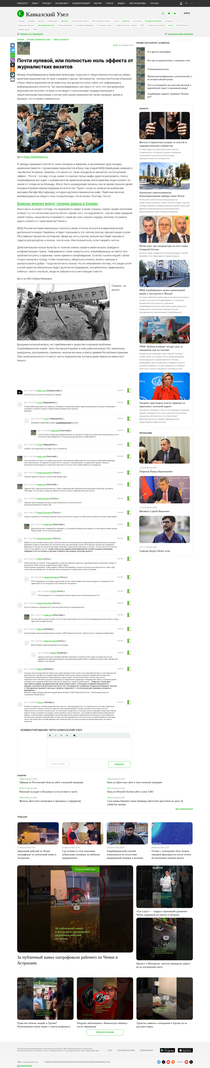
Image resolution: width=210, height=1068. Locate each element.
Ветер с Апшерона (61, 39)
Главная (20, 39)
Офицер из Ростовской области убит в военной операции (51, 782)
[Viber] (12, 60)
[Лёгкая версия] (181, 3)
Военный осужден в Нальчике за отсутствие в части (48, 791)
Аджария (31, 21)
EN (192, 3)
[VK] (12, 45)
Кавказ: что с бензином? (31, 34)
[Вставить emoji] (74, 735)
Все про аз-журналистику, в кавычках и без (168, 60)
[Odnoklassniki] (12, 69)
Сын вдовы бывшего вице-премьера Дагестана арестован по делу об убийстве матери (145, 802)
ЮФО (35, 30)
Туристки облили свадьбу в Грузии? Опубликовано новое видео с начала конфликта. (44, 1024)
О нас (110, 1050)
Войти (187, 13)
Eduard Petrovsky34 (44, 473)
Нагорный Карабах (64, 25)
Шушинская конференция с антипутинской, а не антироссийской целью (169, 78)
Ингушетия (137, 21)
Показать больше (105, 1032)
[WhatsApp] (12, 55)
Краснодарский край (46, 25)
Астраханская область (80, 21)
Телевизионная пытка (158, 69)
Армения (64, 21)
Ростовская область (105, 25)
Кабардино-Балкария (153, 21)
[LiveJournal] (12, 74)
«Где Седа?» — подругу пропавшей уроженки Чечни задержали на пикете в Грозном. (161, 912)
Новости (22, 3)
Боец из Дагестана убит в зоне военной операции (134, 782)
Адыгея (41, 21)
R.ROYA (40, 559)
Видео (121, 3)
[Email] (12, 79)
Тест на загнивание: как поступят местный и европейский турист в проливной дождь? (169, 86)
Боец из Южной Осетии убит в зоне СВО (130, 791)
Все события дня (184, 809)
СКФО (142, 25)
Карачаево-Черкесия (26, 25)
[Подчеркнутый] (61, 735)
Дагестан (126, 21)
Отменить (119, 764)
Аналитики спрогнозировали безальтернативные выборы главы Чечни (161, 194)
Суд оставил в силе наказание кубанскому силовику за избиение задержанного (81, 854)
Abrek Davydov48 (43, 499)
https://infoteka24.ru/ (36, 156)
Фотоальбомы (138, 3)
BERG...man (41, 391)
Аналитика (61, 3)
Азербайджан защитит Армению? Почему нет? (168, 95)
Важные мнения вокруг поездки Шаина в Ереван (57, 204)
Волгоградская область (101, 21)
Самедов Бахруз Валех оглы (154, 550)
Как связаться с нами (126, 1050)
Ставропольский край (156, 25)
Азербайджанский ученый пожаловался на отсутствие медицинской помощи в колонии (125, 854)
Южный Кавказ (24, 30)
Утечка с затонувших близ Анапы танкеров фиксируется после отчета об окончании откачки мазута (171, 854)
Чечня (170, 25)
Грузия (116, 21)
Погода (154, 3)
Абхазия (21, 21)
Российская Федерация (85, 25)
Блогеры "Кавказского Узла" (39, 39)
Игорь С (40, 702)
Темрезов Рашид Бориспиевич (156, 471)
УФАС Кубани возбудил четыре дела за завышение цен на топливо (161, 348)
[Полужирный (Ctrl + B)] (50, 735)
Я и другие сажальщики (159, 51)
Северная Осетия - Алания (126, 25)
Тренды (46, 3)
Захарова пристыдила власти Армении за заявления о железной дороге (162, 404)
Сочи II (39, 403)
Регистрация (58, 764)
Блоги (109, 3)
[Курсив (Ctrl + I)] (55, 735)
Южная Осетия (182, 25)
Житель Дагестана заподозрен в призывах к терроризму (50, 801)
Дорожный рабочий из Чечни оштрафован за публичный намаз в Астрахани (36, 854)
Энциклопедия (80, 3)
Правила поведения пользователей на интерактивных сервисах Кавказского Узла (77, 1062)
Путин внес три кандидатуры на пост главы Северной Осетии (163, 247)
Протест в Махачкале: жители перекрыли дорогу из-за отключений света (163, 965)
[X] (12, 65)
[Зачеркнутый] (67, 735)
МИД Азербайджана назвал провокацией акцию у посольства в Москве (162, 291)
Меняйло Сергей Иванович (154, 511)
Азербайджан (52, 21)
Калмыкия (169, 21)
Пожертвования (146, 1050)
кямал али (55, 431)
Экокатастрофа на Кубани (180, 34)
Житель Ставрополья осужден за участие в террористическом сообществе (163, 143)
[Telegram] (12, 50)
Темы (34, 3)
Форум (97, 3)
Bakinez (40, 629)
